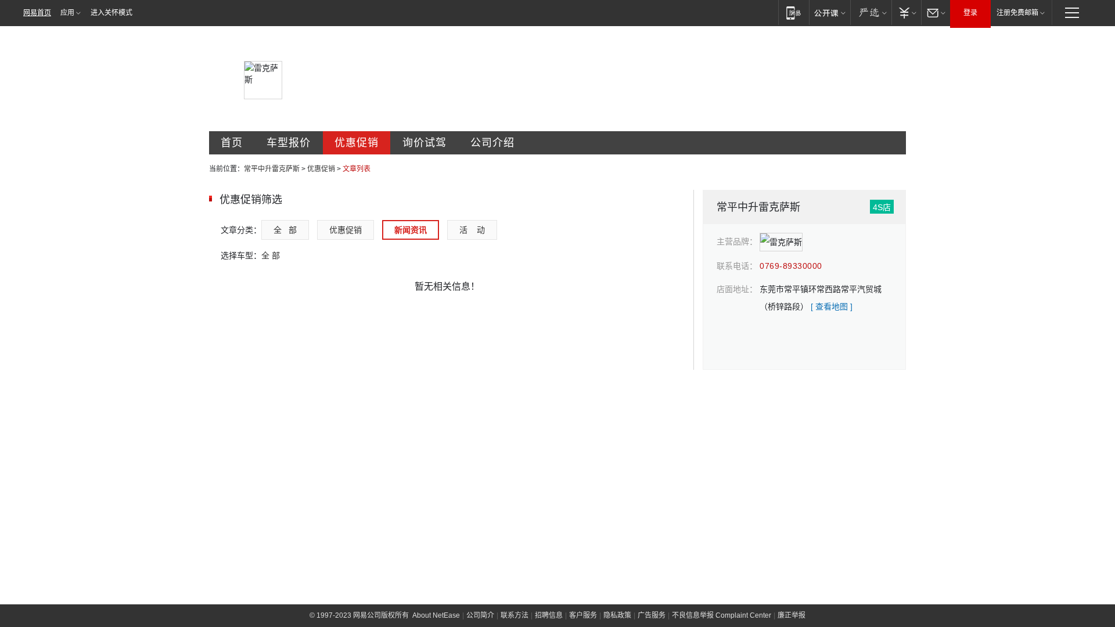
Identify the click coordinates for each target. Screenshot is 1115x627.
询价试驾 (424, 143)
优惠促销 (356, 143)
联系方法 (514, 615)
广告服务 (652, 615)
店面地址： (737, 289)
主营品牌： (737, 241)
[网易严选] (870, 12)
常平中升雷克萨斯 (272, 169)
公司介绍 (492, 143)
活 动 (472, 230)
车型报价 (289, 143)
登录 (970, 13)
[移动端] (793, 12)
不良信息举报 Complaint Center (721, 615)
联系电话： (737, 266)
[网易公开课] (829, 12)
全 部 (285, 230)
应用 (67, 13)
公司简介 (480, 615)
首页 (232, 143)
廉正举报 (791, 615)
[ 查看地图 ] (832, 306)
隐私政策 (617, 615)
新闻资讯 (410, 230)
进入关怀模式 (111, 13)
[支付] (906, 12)
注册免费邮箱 (1017, 13)
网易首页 (37, 13)
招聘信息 (549, 615)
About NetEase (436, 615)
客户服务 (583, 615)
